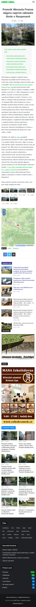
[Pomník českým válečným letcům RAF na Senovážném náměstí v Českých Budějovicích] (9, 458)
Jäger (18, 137)
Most (17, 531)
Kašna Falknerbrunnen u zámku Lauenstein (16, 557)
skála (22, 534)
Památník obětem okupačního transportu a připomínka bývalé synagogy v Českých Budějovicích (9, 447)
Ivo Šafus (14, 21)
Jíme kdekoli (6, 581)
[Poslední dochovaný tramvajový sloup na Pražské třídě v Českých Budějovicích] (27, 481)
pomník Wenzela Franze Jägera (22, 84)
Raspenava (15, 248)
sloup (28, 534)
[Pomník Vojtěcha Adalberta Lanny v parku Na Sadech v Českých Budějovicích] (27, 458)
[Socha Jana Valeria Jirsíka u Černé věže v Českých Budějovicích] (27, 435)
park (3, 534)
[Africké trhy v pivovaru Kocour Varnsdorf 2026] (6, 325)
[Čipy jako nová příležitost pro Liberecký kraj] (6, 290)
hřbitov (18, 528)
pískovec (16, 534)
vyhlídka (10, 537)
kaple (24, 528)
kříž (3, 531)
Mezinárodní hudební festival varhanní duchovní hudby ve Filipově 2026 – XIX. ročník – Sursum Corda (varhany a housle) (23, 313)
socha (4, 537)
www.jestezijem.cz (18, 603)
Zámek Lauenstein (8, 560)
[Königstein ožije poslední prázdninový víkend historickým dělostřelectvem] (6, 281)
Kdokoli (5, 587)
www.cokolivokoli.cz (11, 597)
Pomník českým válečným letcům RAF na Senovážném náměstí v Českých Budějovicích (8, 470)
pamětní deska (25, 531)
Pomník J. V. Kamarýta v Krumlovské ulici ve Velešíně (26, 511)
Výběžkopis (6, 575)
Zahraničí (5, 578)
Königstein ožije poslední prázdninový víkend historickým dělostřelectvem (23, 280)
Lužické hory (10, 531)
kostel (29, 528)
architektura (5, 528)
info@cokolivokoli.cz (24, 597)
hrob (12, 528)
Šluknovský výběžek (27, 537)
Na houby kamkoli (8, 584)
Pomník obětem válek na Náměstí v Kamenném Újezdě (8, 511)
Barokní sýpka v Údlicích (10, 550)
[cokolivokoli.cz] (8, 2)
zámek (17, 537)
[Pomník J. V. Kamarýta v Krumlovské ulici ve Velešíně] (27, 502)
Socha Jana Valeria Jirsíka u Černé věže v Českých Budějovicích (26, 445)
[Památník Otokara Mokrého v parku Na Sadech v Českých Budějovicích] (9, 481)
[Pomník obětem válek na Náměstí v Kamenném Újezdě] (9, 502)
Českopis (5, 572)
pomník (9, 248)
